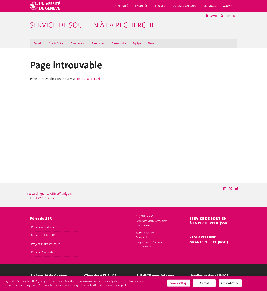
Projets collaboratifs (43, 235)
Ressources (98, 43)
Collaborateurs (184, 6)
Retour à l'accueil (89, 79)
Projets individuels (42, 227)
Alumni (228, 6)
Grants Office (56, 43)
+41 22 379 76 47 (43, 198)
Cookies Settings (178, 283)
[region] (133, 283)
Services (210, 6)
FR (228, 16)
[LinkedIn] (224, 189)
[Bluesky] (236, 189)
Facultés (141, 6)
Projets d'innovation (43, 252)
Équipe (137, 43)
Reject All (204, 283)
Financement (77, 43)
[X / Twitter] (230, 189)
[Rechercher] (222, 16)
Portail (212, 16)
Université (120, 6)
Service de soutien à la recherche (92, 25)
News (151, 43)
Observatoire (119, 43)
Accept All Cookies (230, 283)
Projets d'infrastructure (45, 244)
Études (160, 6)
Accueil (38, 43)
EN (233, 16)
